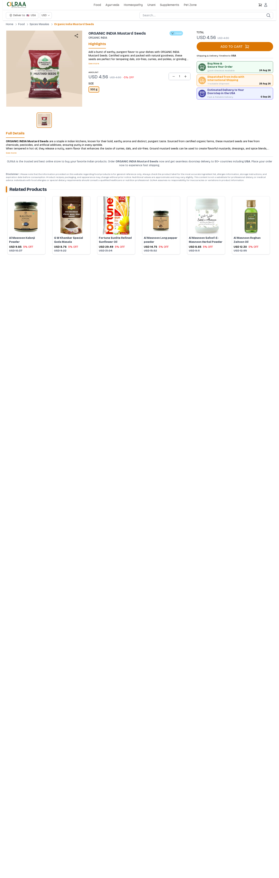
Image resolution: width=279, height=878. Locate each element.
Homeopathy (133, 5)
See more (93, 63)
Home (9, 24)
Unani (151, 5)
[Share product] (76, 35)
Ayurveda (112, 5)
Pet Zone (190, 5)
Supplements (169, 5)
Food (97, 5)
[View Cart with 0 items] (260, 5)
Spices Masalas (39, 24)
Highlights (97, 44)
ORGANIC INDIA (97, 37)
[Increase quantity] (185, 76)
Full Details (15, 133)
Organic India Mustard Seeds (74, 24)
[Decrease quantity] (173, 76)
